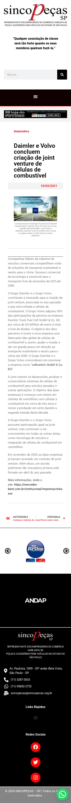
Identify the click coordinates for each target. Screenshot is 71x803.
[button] (35, 96)
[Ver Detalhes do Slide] (35, 114)
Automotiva (21, 131)
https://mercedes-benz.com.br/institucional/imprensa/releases (35, 489)
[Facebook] (35, 747)
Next (8, 551)
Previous (66, 551)
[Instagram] (35, 778)
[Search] (62, 75)
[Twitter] (35, 762)
